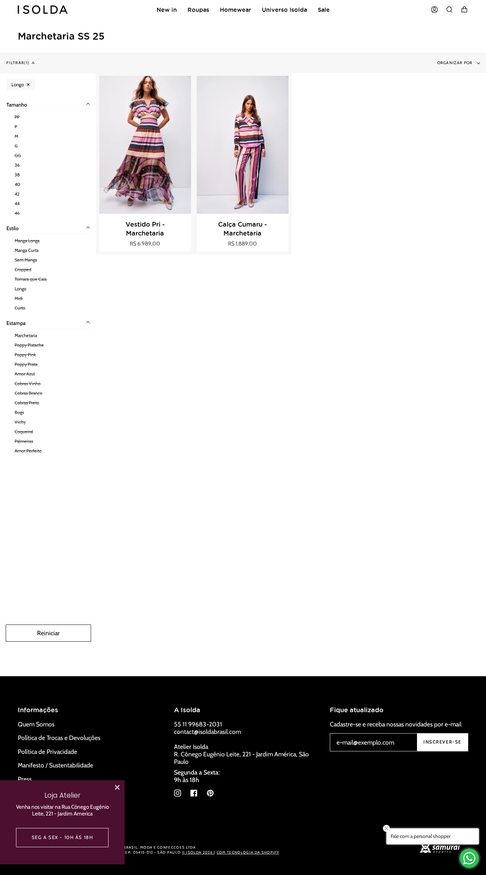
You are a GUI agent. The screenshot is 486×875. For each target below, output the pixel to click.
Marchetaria (26, 335)
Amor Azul (25, 374)
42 (17, 194)
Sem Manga (26, 260)
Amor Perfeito (28, 451)
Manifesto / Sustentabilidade (55, 765)
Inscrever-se (442, 742)
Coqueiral (24, 431)
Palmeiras (24, 441)
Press (25, 779)
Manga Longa (27, 240)
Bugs (19, 412)
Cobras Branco (28, 393)
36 (17, 165)
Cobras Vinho (28, 383)
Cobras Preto (27, 402)
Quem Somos (36, 724)
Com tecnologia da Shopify (248, 852)
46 (17, 213)
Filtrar (17, 62)
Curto (20, 308)
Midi (19, 298)
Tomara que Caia (31, 279)
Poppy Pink (25, 354)
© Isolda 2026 (198, 852)
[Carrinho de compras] (464, 9)
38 (17, 174)
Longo (20, 288)
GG (18, 155)
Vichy (20, 422)
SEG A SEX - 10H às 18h (62, 837)
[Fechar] (117, 787)
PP (17, 117)
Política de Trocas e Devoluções (59, 737)
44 (17, 203)
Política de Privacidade (47, 751)
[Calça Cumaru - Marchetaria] (243, 145)
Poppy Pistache (29, 345)
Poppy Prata (26, 364)
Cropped (23, 269)
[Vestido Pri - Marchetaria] (145, 145)
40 (17, 184)
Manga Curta (26, 250)
